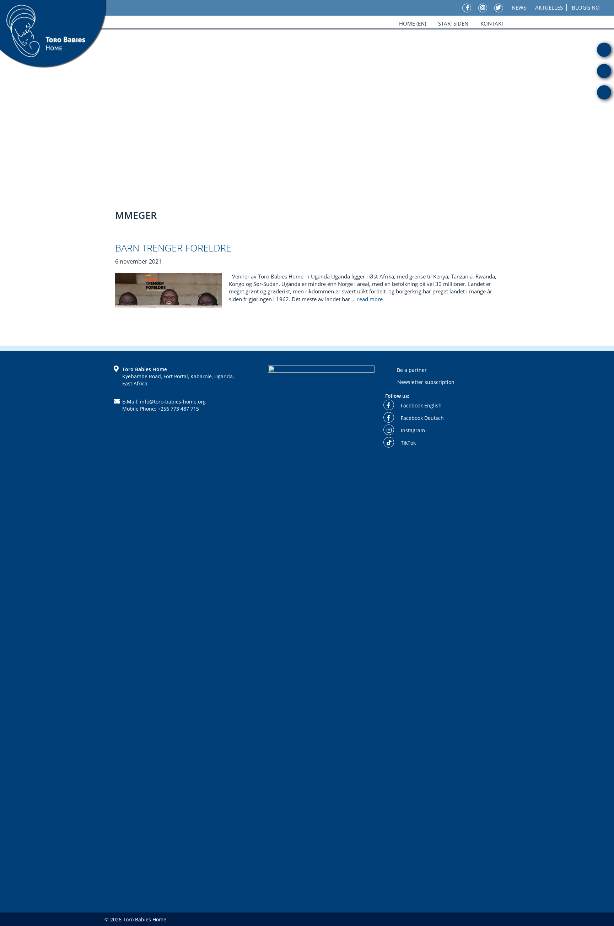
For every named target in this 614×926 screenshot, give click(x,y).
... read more (367, 299)
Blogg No (586, 7)
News (519, 7)
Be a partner (412, 370)
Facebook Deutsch (421, 418)
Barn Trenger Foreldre (173, 247)
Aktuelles (549, 7)
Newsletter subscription (425, 382)
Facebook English (420, 405)
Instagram (412, 430)
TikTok (407, 442)
